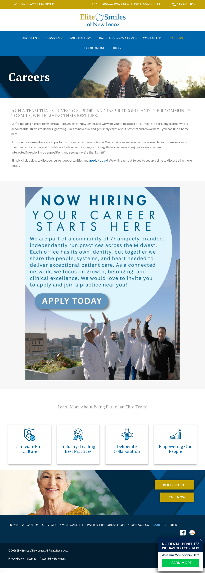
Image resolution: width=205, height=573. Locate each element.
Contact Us (138, 524)
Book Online (152, 4)
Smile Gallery (71, 524)
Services (49, 524)
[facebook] (183, 532)
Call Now (177, 497)
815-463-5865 (186, 4)
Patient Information (106, 524)
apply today (98, 160)
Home (13, 524)
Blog (174, 524)
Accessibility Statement (52, 558)
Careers (29, 77)
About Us (30, 524)
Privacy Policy (16, 558)
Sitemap (31, 558)
